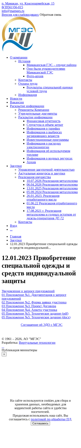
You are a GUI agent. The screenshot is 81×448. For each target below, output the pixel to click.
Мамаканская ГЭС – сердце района (51, 65)
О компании (18, 57)
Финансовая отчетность (43, 121)
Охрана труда (27, 83)
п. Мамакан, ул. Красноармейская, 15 (28, 3)
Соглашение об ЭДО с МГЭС (42, 324)
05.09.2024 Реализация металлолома (52, 192)
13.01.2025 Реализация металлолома (52, 188)
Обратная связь (50, 14)
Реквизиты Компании (33, 110)
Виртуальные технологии (37, 342)
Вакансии (17, 102)
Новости (16, 98)
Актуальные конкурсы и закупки (41, 173)
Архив (31, 162)
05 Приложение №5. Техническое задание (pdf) (35, 313)
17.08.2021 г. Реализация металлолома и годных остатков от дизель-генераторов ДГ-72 (51, 214)
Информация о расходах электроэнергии (44, 145)
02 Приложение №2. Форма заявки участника (34, 302)
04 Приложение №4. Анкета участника (29, 310)
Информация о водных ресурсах (49, 158)
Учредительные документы (37, 113)
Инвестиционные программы (48, 139)
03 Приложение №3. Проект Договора (29, 306)
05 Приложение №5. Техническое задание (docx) (36, 317)
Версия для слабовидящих (20, 14)
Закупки (16, 166)
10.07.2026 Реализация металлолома (52, 181)
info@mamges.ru (13, 11)
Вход (13, 225)
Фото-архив (35, 76)
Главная (15, 236)
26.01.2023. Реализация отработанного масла (43, 197)
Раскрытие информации (27, 106)
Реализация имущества (34, 177)
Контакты (25, 80)
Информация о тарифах (43, 128)
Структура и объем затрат (45, 124)
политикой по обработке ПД (51, 419)
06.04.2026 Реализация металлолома (52, 184)
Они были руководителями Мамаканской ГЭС (46, 70)
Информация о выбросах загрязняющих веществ (44, 134)
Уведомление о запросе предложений (28, 291)
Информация (27, 95)
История (24, 61)
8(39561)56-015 (12, 7)
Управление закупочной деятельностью (46, 169)
